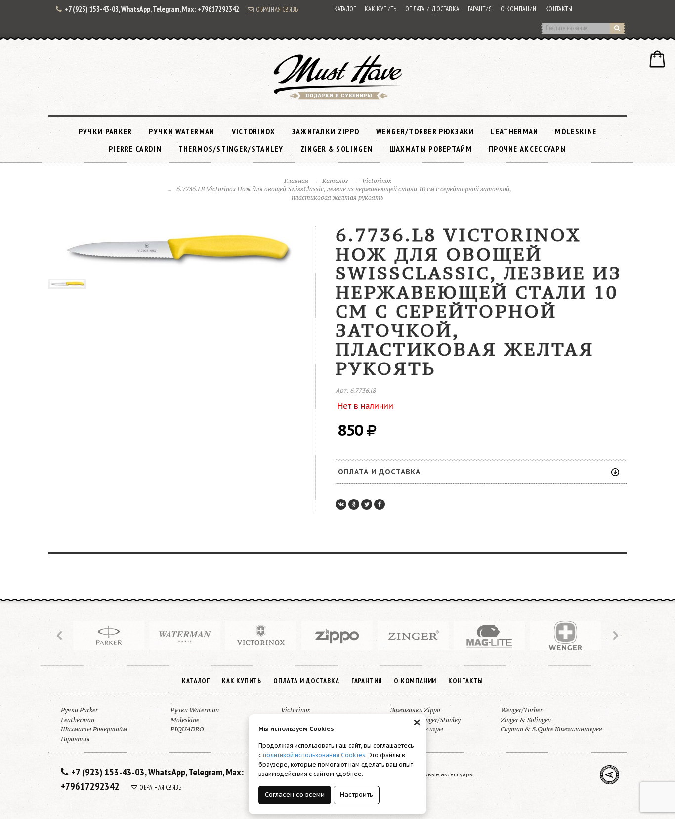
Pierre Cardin (135, 149)
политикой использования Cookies (314, 755)
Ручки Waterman (181, 131)
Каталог (345, 9)
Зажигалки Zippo (326, 131)
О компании (519, 9)
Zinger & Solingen (336, 149)
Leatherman (514, 131)
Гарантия (480, 9)
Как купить (381, 9)
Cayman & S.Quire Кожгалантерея (551, 729)
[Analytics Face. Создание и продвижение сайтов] (609, 774)
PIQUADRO (187, 729)
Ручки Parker (105, 131)
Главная (296, 180)
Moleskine (575, 131)
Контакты (558, 9)
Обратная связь (277, 9)
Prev (60, 635)
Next (615, 635)
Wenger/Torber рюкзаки (425, 131)
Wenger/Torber (522, 710)
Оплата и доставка (432, 9)
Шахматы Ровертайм (430, 149)
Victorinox (253, 131)
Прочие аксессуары (527, 149)
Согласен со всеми (295, 794)
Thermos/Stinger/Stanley (231, 149)
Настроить (356, 794)
